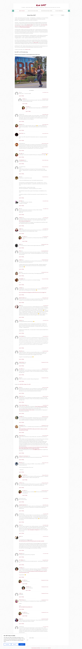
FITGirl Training (21, 599)
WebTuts (49, 647)
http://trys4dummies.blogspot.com (24, 221)
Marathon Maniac (30, 24)
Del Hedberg (21, 560)
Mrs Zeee (20, 200)
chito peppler (21, 278)
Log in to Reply (21, 95)
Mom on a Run (27, 49)
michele (23, 98)
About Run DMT (22, 10)
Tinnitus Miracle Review (23, 405)
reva (19, 377)
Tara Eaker (21, 368)
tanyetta (20, 259)
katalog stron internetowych (23, 456)
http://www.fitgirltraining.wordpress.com (25, 606)
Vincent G (20, 217)
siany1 (20, 536)
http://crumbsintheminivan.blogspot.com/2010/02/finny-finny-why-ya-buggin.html (32, 292)
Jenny (20, 525)
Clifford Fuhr (21, 396)
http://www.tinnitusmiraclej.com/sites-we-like (26, 409)
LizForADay (21, 567)
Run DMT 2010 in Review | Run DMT (24, 384)
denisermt (20, 124)
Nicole (20, 244)
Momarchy (20, 351)
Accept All (21, 644)
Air (19, 92)
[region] (14, 640)
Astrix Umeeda (21, 336)
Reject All (14, 644)
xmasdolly (20, 416)
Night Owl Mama (22, 297)
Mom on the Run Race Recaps (33, 10)
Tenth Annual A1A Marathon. (25, 27)
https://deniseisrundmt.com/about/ (41, 406)
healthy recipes (35, 42)
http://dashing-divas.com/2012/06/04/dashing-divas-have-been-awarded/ (31, 541)
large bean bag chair (22, 504)
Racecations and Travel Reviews (46, 10)
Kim (19, 208)
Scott (20, 387)
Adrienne (20, 320)
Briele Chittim (21, 133)
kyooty (20, 618)
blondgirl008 (21, 425)
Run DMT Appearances (59, 10)
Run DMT (41, 5)
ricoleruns (20, 482)
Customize (7, 644)
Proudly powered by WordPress (35, 647)
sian (19, 176)
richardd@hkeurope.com (37, 449)
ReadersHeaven (21, 362)
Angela (20, 228)
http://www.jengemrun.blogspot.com (34, 529)
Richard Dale (21, 435)
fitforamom (21, 462)
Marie (20, 250)
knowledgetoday (21, 160)
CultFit (20, 593)
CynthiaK (20, 287)
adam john (21, 553)
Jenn (20, 272)
